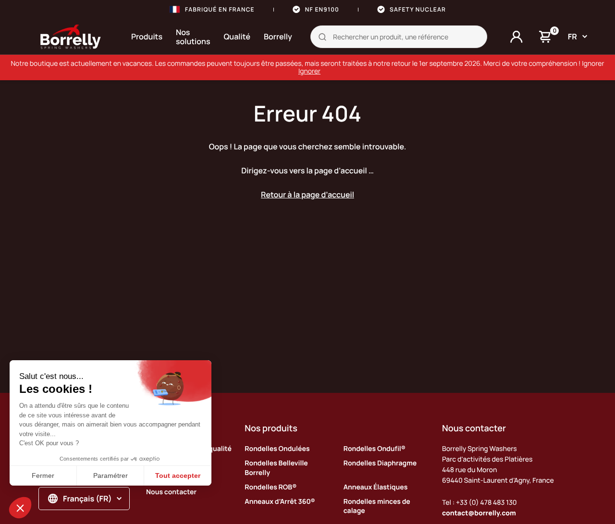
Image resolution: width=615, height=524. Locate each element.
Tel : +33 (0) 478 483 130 (479, 502)
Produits (146, 36)
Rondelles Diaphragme (380, 463)
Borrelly (278, 36)
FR (572, 36)
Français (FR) (87, 498)
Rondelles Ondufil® (375, 448)
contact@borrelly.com (479, 513)
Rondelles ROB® (270, 487)
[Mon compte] (516, 37)
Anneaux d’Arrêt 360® (280, 501)
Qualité (237, 36)
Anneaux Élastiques (376, 487)
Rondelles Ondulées (277, 448)
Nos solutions (193, 37)
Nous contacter (171, 492)
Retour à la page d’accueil (307, 194)
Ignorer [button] (309, 71)
